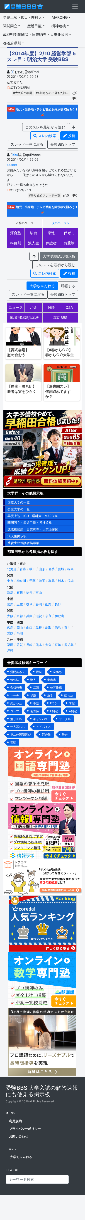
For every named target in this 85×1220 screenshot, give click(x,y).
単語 (36, 703)
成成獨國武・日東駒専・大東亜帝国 (32, 529)
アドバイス (43, 726)
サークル (65, 719)
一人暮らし (17, 726)
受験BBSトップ (62, 144)
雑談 (51, 307)
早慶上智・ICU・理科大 (22, 17)
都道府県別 (12, 43)
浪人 (33, 680)
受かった (16, 703)
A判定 (73, 711)
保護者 (51, 243)
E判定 (54, 711)
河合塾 (15, 233)
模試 (39, 672)
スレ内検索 (46, 135)
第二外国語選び (20, 734)
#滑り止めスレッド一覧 (44, 195)
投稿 (71, 135)
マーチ (14, 695)
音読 (13, 742)
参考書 (51, 680)
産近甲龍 (34, 26)
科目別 (15, 243)
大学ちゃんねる (42, 286)
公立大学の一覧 (18, 509)
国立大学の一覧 (18, 502)
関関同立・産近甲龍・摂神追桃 (29, 522)
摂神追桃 (58, 26)
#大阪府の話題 (23, 93)
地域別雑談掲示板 (24, 317)
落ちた (68, 695)
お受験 (69, 243)
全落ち (57, 672)
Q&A (69, 307)
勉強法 (14, 680)
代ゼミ (69, 233)
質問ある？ (17, 672)
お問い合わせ (18, 1136)
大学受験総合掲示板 (59, 256)
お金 (33, 307)
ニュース (15, 307)
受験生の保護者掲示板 (23, 543)
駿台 (33, 233)
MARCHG (60, 17)
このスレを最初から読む (45, 127)
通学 (50, 695)
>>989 (12, 165)
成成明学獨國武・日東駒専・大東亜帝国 (35, 34)
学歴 (72, 703)
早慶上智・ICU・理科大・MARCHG (32, 516)
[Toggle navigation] (75, 6)
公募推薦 (56, 687)
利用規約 (15, 1121)
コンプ (14, 711)
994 (15, 155)
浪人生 (33, 243)
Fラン (54, 703)
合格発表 (16, 687)
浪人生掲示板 (17, 536)
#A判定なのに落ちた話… (52, 93)
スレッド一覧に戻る (27, 144)
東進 (51, 233)
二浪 (36, 687)
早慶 (33, 695)
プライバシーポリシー (25, 1129)
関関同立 (10, 26)
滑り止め (16, 719)
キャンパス (40, 719)
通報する (68, 286)
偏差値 (34, 711)
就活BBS (60, 317)
